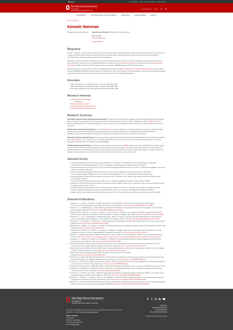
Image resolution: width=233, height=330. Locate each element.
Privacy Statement (161, 310)
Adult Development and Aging (80, 99)
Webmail (153, 2)
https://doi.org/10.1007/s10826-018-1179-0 (91, 228)
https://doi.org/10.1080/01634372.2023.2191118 (138, 205)
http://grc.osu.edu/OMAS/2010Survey (134, 259)
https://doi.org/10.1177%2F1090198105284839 (126, 275)
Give (161, 9)
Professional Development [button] (104, 15)
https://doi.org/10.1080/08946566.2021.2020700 (144, 219)
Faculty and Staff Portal (159, 307)
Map (141, 2)
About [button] (154, 15)
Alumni (156, 9)
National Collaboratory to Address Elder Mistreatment (136, 69)
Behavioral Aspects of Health (80, 104)
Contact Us (163, 305)
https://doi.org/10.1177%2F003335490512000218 (130, 279)
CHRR (150, 121)
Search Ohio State (161, 2)
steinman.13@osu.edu (99, 38)
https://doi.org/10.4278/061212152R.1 (109, 271)
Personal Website (97, 42)
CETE (156, 121)
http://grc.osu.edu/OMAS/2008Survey (116, 264)
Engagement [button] (140, 15)
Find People (147, 2)
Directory (75, 20)
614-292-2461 (75, 324)
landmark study (108, 129)
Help (130, 2)
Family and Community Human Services (83, 106)
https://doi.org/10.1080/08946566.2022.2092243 (107, 210)
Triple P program (76, 140)
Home (69, 20)
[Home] (82, 8)
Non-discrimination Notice (158, 312)
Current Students (146, 9)
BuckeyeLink (136, 2)
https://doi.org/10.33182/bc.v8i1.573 (136, 232)
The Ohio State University (71, 2)
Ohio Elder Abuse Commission (127, 63)
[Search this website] (166, 9)
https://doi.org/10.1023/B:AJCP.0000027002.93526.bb (132, 284)
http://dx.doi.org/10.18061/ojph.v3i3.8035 (95, 223)
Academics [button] (81, 15)
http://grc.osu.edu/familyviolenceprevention (132, 246)
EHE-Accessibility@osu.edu (89, 312)
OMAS (126, 145)
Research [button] (125, 15)
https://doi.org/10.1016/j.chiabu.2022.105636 (150, 214)
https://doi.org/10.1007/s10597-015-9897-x (109, 241)
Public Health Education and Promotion (83, 108)
